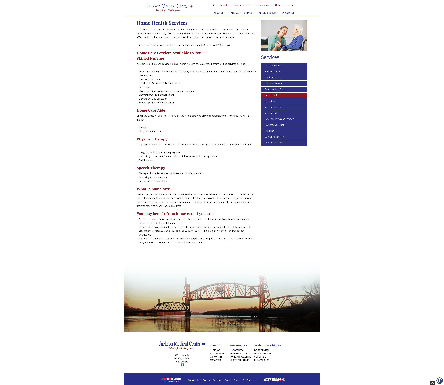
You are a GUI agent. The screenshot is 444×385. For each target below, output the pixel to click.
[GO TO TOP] (432, 383)
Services (248, 13)
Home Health (271, 95)
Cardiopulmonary (273, 77)
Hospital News (217, 353)
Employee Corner (285, 5)
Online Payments (262, 353)
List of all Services (273, 65)
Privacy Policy (261, 360)
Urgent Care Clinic (239, 360)
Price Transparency (251, 380)
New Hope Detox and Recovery (279, 119)
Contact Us (215, 360)
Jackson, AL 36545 (242, 5)
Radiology (269, 131)
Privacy (237, 380)
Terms (228, 380)
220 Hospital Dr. (222, 5)
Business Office (272, 71)
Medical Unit (271, 113)
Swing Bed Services (274, 136)
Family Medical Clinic (275, 89)
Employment (288, 13)
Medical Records (273, 107)
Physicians (234, 13)
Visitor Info (260, 357)
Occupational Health (274, 125)
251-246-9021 (265, 5)
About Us (218, 13)
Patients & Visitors (267, 13)
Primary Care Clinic (274, 142)
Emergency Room (273, 83)
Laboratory (270, 101)
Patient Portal (261, 350)
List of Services (238, 350)
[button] (439, 380)
